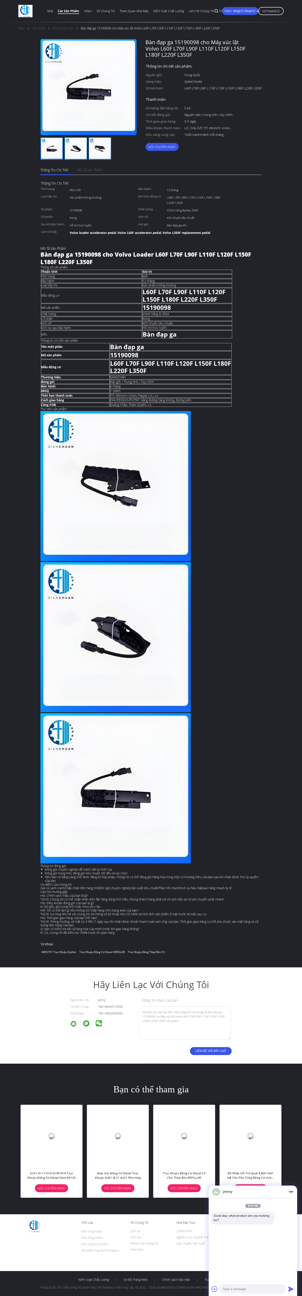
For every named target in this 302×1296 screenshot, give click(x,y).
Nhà (50, 11)
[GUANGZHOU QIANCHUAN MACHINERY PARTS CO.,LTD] (76, 1024)
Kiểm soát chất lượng (168, 11)
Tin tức (224, 11)
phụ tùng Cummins (95, 1244)
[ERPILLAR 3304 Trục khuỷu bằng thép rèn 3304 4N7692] (124, 1136)
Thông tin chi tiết (54, 170)
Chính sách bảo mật (176, 1279)
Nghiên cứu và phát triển (193, 1237)
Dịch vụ (135, 1237)
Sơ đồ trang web (135, 1279)
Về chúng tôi (106, 11)
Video (88, 11)
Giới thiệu (137, 1249)
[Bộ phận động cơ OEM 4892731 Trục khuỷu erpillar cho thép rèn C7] (257, 1136)
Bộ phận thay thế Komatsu (100, 1250)
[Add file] (214, 1289)
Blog (237, 11)
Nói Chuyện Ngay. (162, 147)
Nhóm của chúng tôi (144, 1243)
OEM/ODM (184, 1231)
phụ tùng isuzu (92, 1231)
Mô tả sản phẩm (89, 170)
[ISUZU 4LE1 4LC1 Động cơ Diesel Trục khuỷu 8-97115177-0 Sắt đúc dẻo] (58, 1136)
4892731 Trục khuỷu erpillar (59, 952)
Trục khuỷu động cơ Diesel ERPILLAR (102, 952)
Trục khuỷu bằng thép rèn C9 (146, 952)
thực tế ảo (252, 11)
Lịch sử (135, 1231)
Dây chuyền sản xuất (190, 1243)
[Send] (290, 1289)
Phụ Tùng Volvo (92, 1237)
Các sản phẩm (68, 11)
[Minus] (291, 1191)
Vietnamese (271, 11)
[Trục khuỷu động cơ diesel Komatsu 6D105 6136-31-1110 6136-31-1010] (191, 1136)
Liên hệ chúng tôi (201, 11)
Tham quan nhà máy (134, 11)
